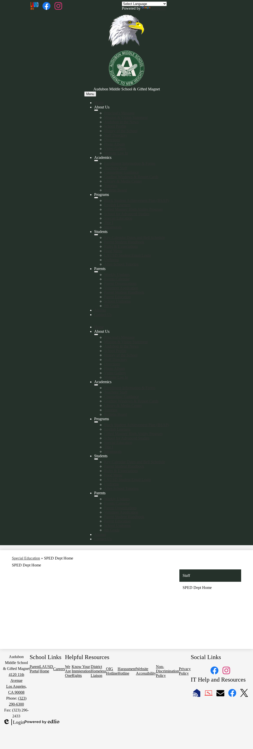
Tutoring (110, 186)
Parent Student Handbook (124, 242)
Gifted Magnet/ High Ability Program (133, 209)
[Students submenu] (96, 234)
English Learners (117, 205)
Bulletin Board (115, 190)
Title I (108, 223)
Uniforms (111, 260)
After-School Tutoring (121, 264)
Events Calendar (117, 279)
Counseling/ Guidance (121, 172)
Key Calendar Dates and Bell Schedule (134, 237)
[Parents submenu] (96, 271)
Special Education (118, 218)
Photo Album (114, 144)
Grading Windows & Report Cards (131, 177)
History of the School (120, 131)
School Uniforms (117, 301)
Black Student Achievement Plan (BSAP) (136, 200)
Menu (90, 94)
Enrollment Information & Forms (129, 163)
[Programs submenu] (96, 197)
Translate (158, 8)
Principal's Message (119, 113)
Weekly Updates (117, 274)
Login (14, 722)
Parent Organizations (120, 283)
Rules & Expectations (121, 246)
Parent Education (117, 297)
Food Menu (113, 251)
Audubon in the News (121, 122)
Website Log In (116, 153)
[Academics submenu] (96, 160)
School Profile (115, 126)
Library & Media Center (123, 181)
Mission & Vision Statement (126, 117)
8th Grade (112, 306)
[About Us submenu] (96, 110)
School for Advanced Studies (126, 214)
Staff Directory (115, 135)
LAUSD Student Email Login (127, 255)
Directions (112, 140)
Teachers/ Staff (115, 168)
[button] (96, 334)
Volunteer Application (121, 288)
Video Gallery (115, 148)
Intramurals (113, 227)
